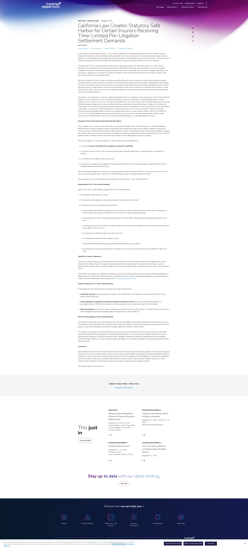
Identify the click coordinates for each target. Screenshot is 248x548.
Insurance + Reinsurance (124, 388)
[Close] (245, 543)
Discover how (122, 506)
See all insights (85, 440)
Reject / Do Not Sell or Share (193, 543)
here (102, 366)
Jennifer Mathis (83, 48)
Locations (200, 3)
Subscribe (124, 483)
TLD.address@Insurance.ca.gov (125, 278)
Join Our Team (178, 3)
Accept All (211, 543)
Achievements (190, 3)
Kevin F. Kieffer (96, 48)
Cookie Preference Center (173, 543)
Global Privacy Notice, (119, 544)
